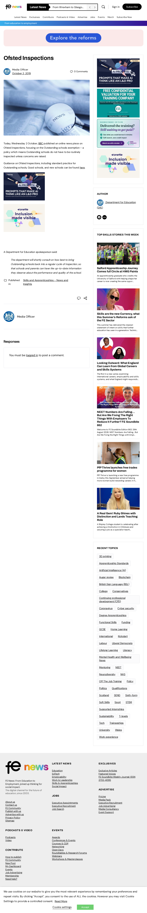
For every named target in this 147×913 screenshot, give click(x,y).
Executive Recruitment (64, 806)
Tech (102, 723)
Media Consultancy (109, 809)
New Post (10, 863)
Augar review (106, 577)
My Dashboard (13, 866)
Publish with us (13, 811)
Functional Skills (108, 622)
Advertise (82, 17)
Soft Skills (104, 702)
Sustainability (106, 716)
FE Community (13, 808)
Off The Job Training (110, 681)
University (104, 730)
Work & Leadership (62, 780)
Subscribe (132, 6)
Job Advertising (107, 806)
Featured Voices (107, 773)
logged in (32, 355)
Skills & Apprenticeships (65, 783)
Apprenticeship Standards (114, 563)
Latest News (20, 17)
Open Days (58, 849)
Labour (103, 643)
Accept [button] (85, 907)
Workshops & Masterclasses (67, 859)
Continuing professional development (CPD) (112, 599)
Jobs (92, 17)
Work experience (108, 736)
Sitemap (9, 820)
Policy (130, 681)
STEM (129, 702)
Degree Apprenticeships (112, 615)
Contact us (11, 804)
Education (57, 770)
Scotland (104, 695)
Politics (103, 688)
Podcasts (10, 837)
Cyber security (125, 608)
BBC (40, 143)
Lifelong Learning (108, 650)
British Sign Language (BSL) (114, 584)
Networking (58, 846)
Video (8, 840)
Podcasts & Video (66, 17)
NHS (122, 674)
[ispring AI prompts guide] (24, 198)
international (106, 636)
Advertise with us (14, 814)
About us (10, 801)
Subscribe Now (124, 17)
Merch (111, 17)
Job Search (58, 809)
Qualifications (119, 688)
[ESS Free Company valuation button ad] (118, 102)
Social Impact (59, 786)
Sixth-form (131, 695)
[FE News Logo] (13, 7)
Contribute (48, 17)
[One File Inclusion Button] (24, 230)
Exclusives (34, 17)
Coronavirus (105, 608)
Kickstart (123, 636)
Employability (59, 776)
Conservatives (120, 591)
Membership (12, 875)
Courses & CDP (60, 843)
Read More (61, 901)
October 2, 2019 (21, 73)
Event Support (106, 812)
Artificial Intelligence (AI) (112, 570)
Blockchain (125, 577)
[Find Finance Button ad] (118, 133)
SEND (117, 695)
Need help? (11, 878)
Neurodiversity (107, 674)
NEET (118, 667)
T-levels (123, 716)
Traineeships (117, 723)
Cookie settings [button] (62, 907)
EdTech (56, 773)
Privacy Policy (12, 817)
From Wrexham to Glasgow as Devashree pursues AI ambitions (70, 7)
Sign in (116, 6)
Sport (118, 702)
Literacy (127, 650)
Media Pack (105, 799)
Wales (118, 730)
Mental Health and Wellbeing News (115, 658)
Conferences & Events (63, 840)
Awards (56, 837)
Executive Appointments (65, 802)
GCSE (102, 629)
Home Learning (119, 629)
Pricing (102, 796)
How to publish (13, 856)
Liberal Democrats (122, 643)
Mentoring (104, 667)
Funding (126, 622)
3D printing (105, 556)
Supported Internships (111, 709)
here (82, 167)
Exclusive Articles (108, 770)
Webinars (57, 856)
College (103, 591)
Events (101, 17)
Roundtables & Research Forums (69, 852)
